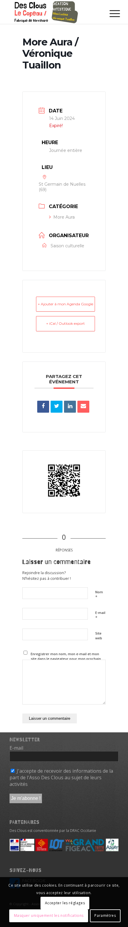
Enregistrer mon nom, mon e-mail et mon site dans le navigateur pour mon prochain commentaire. (66, 659)
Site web (98, 636)
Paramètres (105, 915)
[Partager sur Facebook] (43, 407)
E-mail (100, 615)
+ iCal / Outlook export (65, 323)
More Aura (64, 217)
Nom (99, 595)
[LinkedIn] (70, 407)
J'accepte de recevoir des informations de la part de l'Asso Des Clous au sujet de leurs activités (61, 778)
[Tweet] (57, 407)
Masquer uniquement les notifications (49, 915)
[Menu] (110, 13)
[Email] (83, 407)
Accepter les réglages (65, 902)
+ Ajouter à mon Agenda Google (65, 304)
